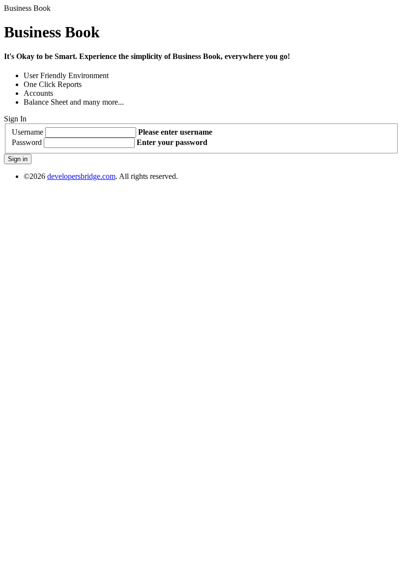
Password (27, 142)
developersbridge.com (81, 176)
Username (27, 132)
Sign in (18, 159)
